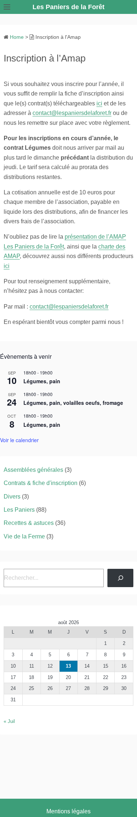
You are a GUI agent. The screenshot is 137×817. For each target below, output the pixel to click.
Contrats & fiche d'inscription (40, 483)
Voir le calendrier (19, 440)
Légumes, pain (41, 381)
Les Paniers (19, 510)
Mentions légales (68, 811)
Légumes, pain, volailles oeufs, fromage (73, 402)
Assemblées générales (33, 470)
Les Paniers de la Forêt (68, 7)
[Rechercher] (120, 578)
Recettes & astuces (29, 523)
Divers (12, 496)
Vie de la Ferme (24, 536)
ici (99, 103)
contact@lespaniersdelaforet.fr (72, 113)
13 (68, 666)
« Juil (9, 721)
